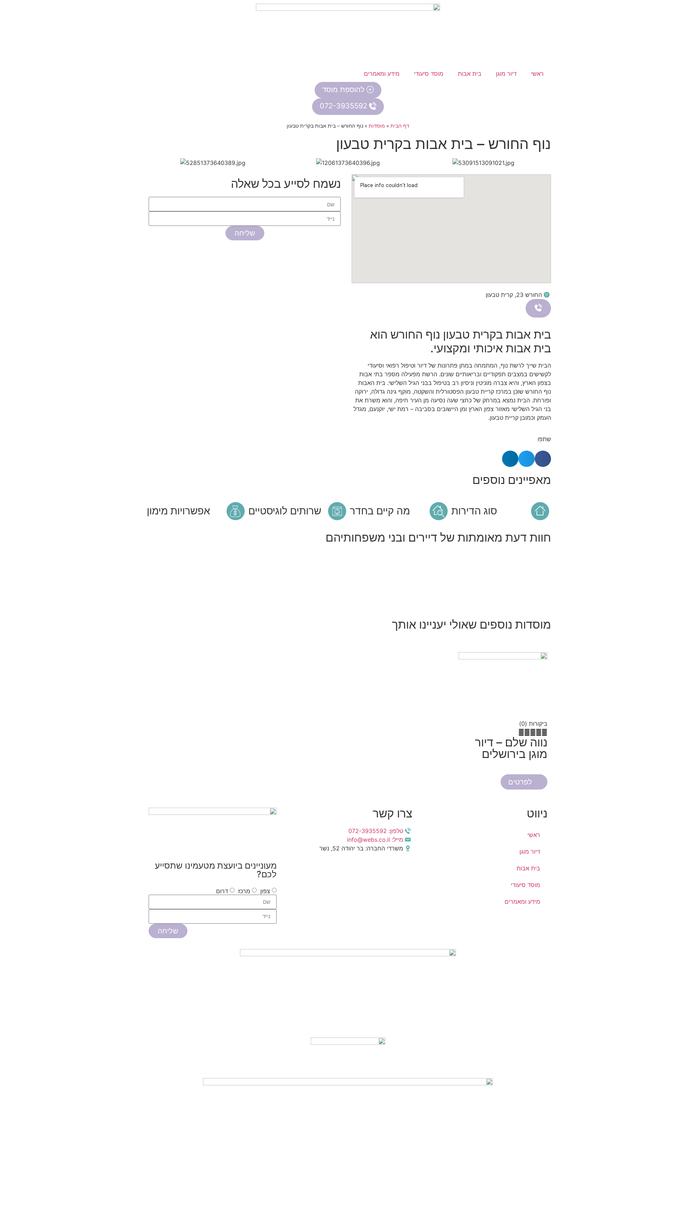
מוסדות (377, 126)
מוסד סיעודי (428, 73)
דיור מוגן (506, 73)
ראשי (537, 73)
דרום (222, 891)
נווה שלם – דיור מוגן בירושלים (511, 748)
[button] (152, 162)
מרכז (244, 891)
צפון (265, 891)
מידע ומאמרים (381, 73)
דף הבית (399, 126)
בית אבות (469, 73)
